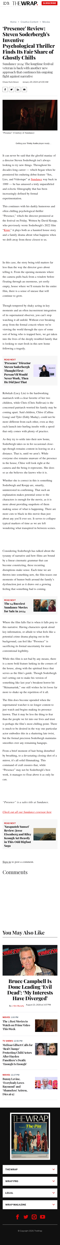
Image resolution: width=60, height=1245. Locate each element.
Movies (46, 21)
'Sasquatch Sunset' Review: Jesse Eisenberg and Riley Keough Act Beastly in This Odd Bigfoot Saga (17, 836)
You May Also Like (24, 932)
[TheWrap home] (25, 3)
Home (13, 21)
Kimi (7, 230)
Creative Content (29, 21)
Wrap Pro (11, 1181)
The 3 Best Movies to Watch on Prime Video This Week (16, 1025)
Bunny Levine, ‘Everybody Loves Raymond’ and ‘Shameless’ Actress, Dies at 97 (15, 1086)
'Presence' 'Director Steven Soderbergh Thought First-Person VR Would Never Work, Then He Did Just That (17, 372)
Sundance (36, 179)
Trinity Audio (32, 143)
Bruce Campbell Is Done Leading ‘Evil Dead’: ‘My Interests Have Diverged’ (30, 989)
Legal (9, 1192)
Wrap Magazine (15, 1204)
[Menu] (6, 3)
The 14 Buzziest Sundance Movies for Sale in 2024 (16, 607)
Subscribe (49, 3)
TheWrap (11, 1169)
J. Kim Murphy (18, 1006)
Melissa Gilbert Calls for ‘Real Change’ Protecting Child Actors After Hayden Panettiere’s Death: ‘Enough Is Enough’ (18, 1054)
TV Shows (8, 1041)
